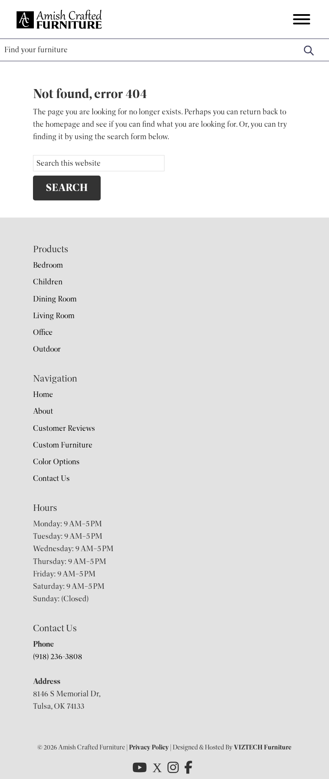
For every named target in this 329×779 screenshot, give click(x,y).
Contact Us (51, 478)
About (43, 411)
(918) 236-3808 (57, 656)
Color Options (56, 461)
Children (48, 282)
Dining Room (55, 299)
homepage (62, 124)
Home (43, 394)
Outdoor (47, 349)
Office (43, 332)
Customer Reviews (64, 428)
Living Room (54, 315)
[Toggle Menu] (301, 19)
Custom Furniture (63, 445)
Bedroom (48, 265)
